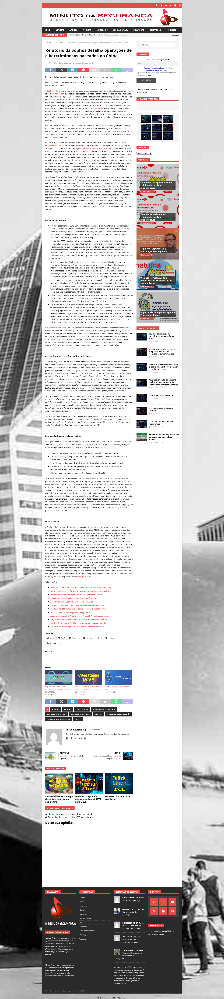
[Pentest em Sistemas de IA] (168, 136)
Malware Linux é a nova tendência (117, 798)
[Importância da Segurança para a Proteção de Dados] (157, 307)
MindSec (172, 30)
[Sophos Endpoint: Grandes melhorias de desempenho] (58, 677)
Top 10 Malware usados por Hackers (161, 409)
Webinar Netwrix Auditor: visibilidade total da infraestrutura (153, 217)
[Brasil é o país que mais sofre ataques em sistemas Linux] (88, 677)
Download (138, 30)
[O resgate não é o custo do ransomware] (141, 424)
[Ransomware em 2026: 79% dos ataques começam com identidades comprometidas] (168, 128)
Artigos (73, 30)
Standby (82, 935)
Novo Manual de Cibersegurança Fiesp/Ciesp (70, 612)
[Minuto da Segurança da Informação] (112, 26)
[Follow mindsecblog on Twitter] (74, 738)
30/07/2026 (154, 442)
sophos (78, 719)
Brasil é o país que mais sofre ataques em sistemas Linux (88, 687)
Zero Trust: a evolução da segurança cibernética (71, 602)
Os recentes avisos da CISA (57, 327)
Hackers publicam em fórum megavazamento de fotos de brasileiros (80, 591)
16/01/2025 (146, 318)
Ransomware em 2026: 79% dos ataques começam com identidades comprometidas (163, 351)
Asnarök (60, 145)
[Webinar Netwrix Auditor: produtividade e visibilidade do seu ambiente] (157, 275)
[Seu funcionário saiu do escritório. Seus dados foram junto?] (168, 119)
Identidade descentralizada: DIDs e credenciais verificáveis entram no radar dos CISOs (163, 366)
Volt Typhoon (97, 108)
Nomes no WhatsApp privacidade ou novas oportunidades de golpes (164, 436)
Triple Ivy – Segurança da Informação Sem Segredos (153, 250)
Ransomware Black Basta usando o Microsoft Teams (73, 598)
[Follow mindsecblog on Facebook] (70, 738)
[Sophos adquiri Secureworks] (118, 677)
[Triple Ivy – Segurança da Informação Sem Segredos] (157, 244)
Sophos (50, 91)
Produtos (83, 926)
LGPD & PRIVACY (120, 30)
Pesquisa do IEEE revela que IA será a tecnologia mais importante (79, 609)
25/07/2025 (146, 287)
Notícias (59, 30)
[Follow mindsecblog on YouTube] (79, 738)
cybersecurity (82, 709)
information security (56, 714)
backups (67, 709)
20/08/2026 (154, 357)
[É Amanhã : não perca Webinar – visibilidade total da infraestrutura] (157, 180)
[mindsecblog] (117, 901)
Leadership (102, 30)
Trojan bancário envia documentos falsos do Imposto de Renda (78, 619)
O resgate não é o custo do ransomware (161, 422)
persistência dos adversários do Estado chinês (97, 148)
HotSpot (82, 910)
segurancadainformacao (58, 719)
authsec (55, 709)
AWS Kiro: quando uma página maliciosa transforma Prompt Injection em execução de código (163, 382)
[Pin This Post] (83, 70)
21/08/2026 (154, 341)
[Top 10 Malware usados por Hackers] (141, 411)
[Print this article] (105, 70)
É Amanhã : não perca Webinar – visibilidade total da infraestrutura (157, 185)
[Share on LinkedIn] (72, 70)
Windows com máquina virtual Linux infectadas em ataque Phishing (80, 587)
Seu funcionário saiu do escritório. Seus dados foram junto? (161, 336)
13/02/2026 (146, 223)
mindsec (98, 714)
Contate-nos (156, 30)
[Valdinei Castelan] (117, 913)
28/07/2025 (146, 255)
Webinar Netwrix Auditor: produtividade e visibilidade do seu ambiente (156, 280)
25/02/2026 (146, 191)
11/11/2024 (53, 63)
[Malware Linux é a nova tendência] (119, 783)
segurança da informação (118, 714)
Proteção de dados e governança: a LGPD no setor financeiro (77, 626)
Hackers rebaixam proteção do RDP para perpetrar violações (77, 594)
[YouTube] (166, 5)
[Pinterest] (175, 5)
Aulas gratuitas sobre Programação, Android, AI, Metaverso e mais (79, 616)
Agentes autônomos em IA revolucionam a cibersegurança (128, 956)
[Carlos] (117, 940)
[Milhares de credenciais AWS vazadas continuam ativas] (146, 119)
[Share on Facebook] (50, 70)
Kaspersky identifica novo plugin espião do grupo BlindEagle (77, 605)
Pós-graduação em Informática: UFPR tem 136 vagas (70, 817)
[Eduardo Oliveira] (117, 953)
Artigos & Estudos (147, 328)
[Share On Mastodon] (127, 70)
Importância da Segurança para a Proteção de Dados (157, 314)
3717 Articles (94, 729)
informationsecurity (80, 714)
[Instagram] (179, 5)
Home (47, 30)
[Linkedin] (157, 5)
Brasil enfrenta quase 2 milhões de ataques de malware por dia (78, 623)
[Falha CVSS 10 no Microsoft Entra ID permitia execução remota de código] (146, 128)
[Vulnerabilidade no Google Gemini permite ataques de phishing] (59, 783)
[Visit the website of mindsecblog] (67, 738)
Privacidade (157, 89)
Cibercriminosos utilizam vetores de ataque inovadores (72, 814)
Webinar (87, 30)
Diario (81, 902)
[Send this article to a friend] (94, 70)
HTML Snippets (102, 998)
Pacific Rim (58, 94)
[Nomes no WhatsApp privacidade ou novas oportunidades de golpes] (141, 437)
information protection (104, 709)
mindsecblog (66, 63)
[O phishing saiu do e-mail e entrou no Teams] (157, 119)
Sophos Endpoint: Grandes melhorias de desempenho (57, 687)
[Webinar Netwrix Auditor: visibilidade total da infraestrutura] (157, 212)
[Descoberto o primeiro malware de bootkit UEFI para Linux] (89, 783)
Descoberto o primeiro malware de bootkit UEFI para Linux (88, 799)
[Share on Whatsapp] (116, 70)
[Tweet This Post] (61, 70)
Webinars (143, 160)
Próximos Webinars (86, 930)
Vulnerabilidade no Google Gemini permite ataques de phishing (59, 799)
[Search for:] (158, 45)
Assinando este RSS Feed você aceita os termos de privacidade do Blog (157, 74)
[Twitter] (170, 5)
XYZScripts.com (122, 998)
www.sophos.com (83, 576)
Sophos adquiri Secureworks (117, 686)
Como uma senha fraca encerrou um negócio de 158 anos (133, 926)
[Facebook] (161, 5)
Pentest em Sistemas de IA (161, 395)
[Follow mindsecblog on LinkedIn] (84, 738)
